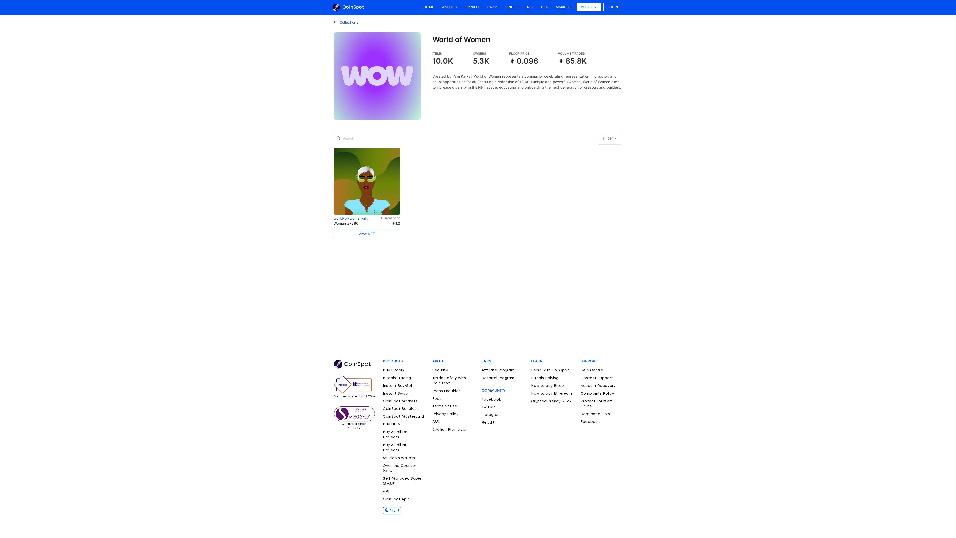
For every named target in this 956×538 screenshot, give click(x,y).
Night (394, 510)
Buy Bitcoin (393, 370)
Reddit (488, 422)
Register (589, 7)
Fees (437, 398)
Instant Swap (395, 393)
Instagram (491, 414)
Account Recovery (598, 385)
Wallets (449, 7)
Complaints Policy (597, 393)
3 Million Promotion (450, 429)
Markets (564, 7)
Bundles (512, 7)
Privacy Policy (445, 414)
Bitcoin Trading (397, 378)
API (386, 491)
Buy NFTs (391, 424)
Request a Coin (595, 414)
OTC (544, 7)
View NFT (367, 234)
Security (440, 370)
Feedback (590, 421)
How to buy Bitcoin (549, 385)
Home (429, 7)
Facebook (491, 399)
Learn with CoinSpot (550, 370)
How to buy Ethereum (551, 393)
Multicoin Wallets (399, 458)
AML (436, 421)
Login (612, 7)
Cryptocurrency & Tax (551, 401)
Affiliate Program (498, 370)
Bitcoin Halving (544, 378)
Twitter (488, 407)
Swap (492, 7)
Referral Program (498, 378)
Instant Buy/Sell (398, 385)
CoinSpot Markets (400, 401)
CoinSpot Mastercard (403, 416)
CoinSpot (352, 7)
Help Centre (592, 370)
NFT (530, 7)
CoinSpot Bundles (400, 408)
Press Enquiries (446, 391)
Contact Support (597, 378)
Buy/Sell (472, 7)
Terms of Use (444, 406)
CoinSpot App (396, 499)
